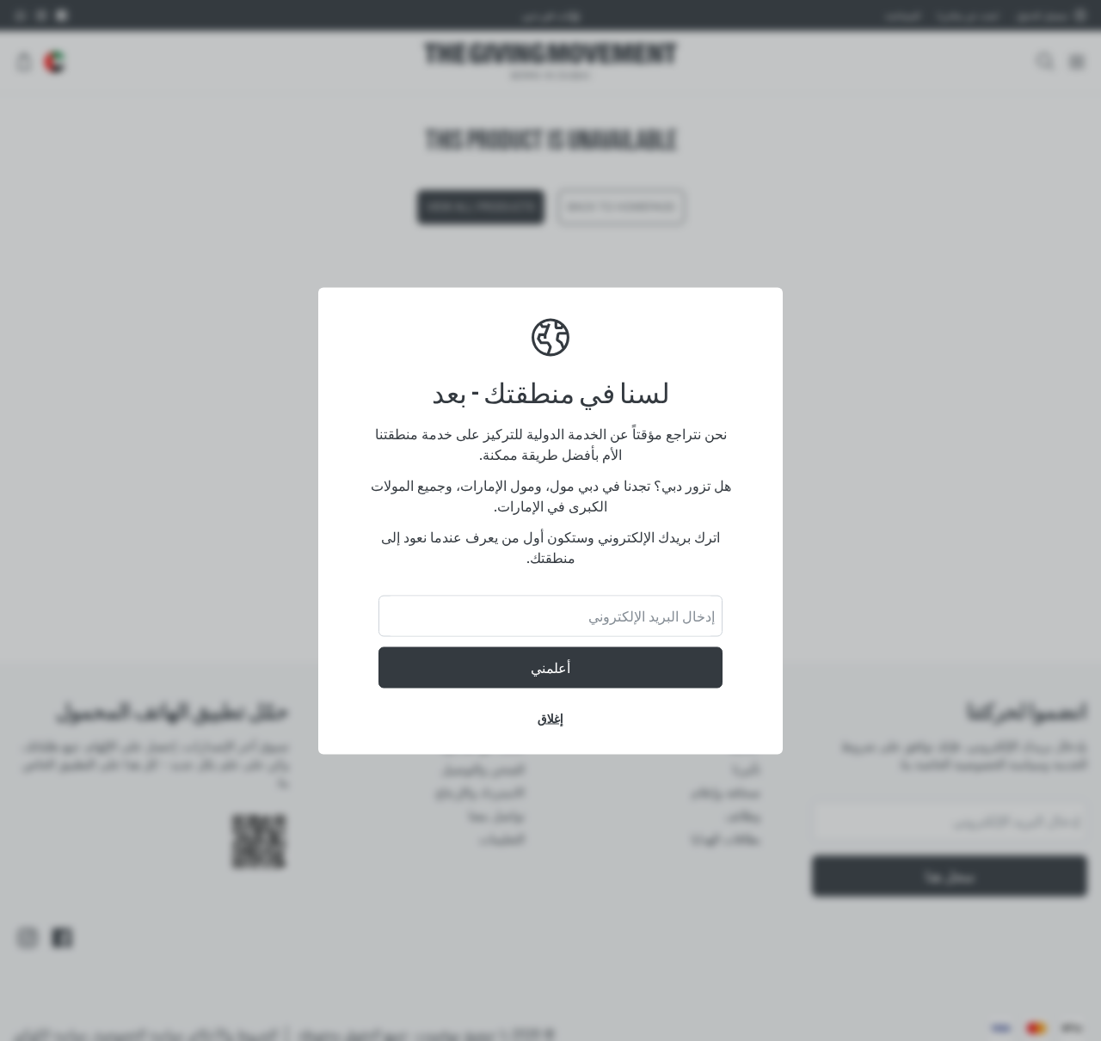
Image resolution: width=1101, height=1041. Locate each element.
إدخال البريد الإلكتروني (651, 615)
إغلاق (550, 717)
